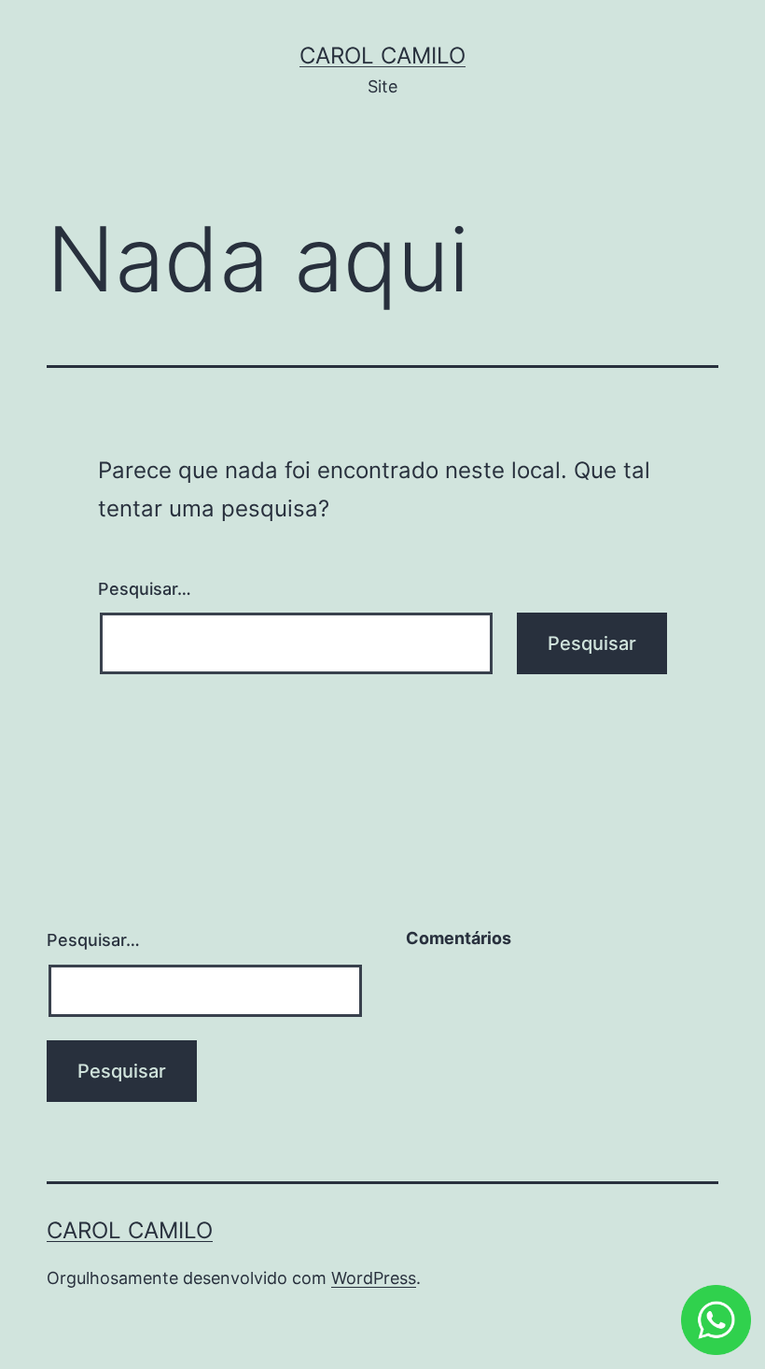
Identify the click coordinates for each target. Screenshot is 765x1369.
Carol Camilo (382, 55)
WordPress (373, 1278)
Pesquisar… (144, 589)
